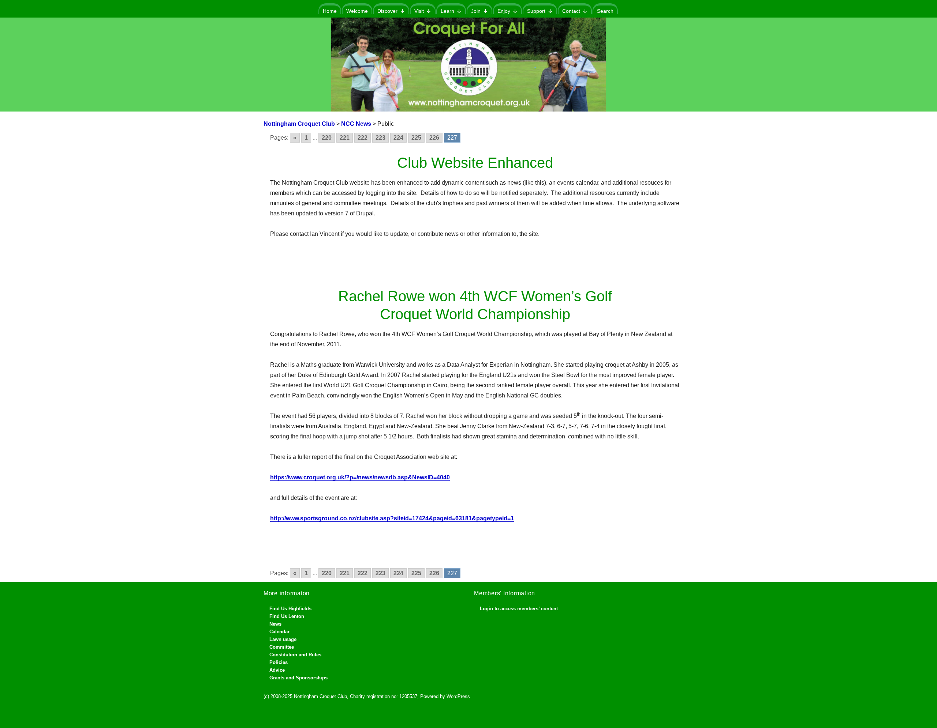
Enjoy (503, 11)
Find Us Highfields (290, 608)
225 (416, 138)
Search (605, 11)
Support (536, 11)
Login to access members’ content (519, 608)
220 (327, 138)
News (275, 624)
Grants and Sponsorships (298, 677)
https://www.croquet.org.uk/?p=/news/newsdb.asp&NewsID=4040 (360, 477)
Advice (277, 670)
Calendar (279, 631)
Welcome (357, 11)
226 (434, 138)
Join (476, 11)
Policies (278, 662)
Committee (281, 647)
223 (380, 138)
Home (330, 11)
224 (398, 138)
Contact (571, 11)
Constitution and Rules (295, 654)
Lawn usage (282, 639)
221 (345, 138)
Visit (419, 11)
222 (362, 138)
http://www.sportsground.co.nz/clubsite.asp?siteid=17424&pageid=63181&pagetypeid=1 (392, 518)
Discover (387, 11)
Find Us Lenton (286, 616)
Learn (447, 11)
